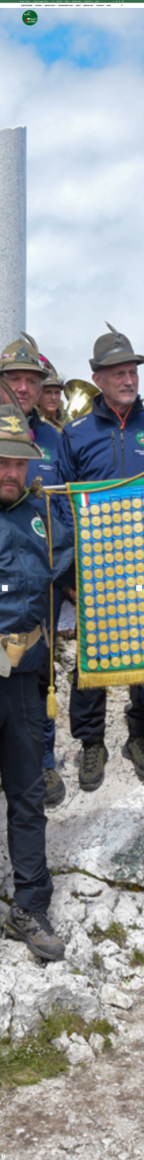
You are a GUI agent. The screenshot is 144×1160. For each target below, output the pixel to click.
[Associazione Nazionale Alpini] (30, 18)
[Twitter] (119, 1)
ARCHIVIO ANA (76, 1)
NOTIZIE (59, 1)
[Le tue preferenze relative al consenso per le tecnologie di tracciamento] (3, 1156)
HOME (53, 1)
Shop (109, 5)
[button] (122, 5)
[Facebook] (113, 1)
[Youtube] (122, 1)
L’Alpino (38, 5)
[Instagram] (116, 1)
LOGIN (97, 1)
